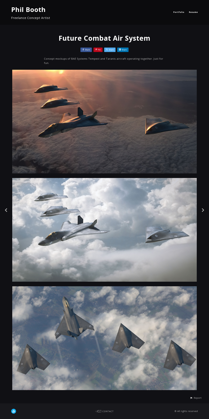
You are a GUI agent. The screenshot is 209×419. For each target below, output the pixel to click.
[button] (196, 398)
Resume (193, 12)
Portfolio (178, 12)
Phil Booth (28, 9)
